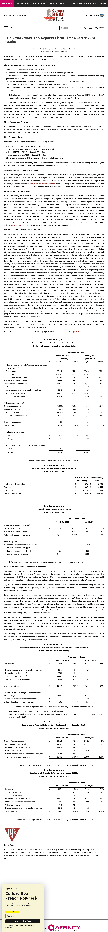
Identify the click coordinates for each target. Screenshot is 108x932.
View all (103, 3)
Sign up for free (23, 921)
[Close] (41, 886)
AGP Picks (7, 3)
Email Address (12, 912)
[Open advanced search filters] (90, 27)
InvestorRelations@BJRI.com (71, 332)
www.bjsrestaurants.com (18, 225)
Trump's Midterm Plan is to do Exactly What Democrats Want (35, 3)
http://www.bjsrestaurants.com (42, 184)
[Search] (85, 27)
